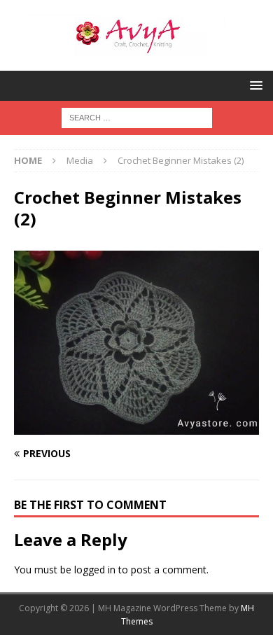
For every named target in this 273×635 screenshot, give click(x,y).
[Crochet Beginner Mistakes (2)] (136, 426)
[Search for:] (137, 116)
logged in (94, 569)
